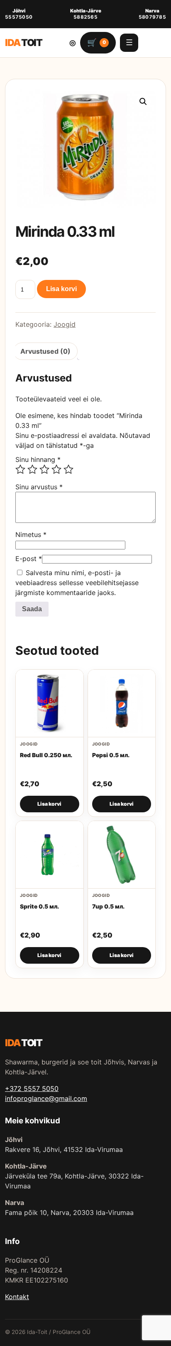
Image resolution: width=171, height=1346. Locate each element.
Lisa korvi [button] (49, 804)
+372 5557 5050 (32, 1088)
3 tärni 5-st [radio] (44, 469)
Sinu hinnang (38, 459)
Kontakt (17, 1297)
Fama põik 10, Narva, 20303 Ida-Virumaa (69, 1212)
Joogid (65, 324)
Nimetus (30, 534)
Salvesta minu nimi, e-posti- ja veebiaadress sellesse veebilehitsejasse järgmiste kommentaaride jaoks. (77, 583)
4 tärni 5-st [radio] (56, 469)
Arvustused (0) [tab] (45, 351)
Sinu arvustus (39, 487)
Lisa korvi (61, 288)
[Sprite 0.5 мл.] (49, 855)
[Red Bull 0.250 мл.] (49, 703)
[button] (143, 101)
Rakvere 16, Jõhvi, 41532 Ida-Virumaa (64, 1149)
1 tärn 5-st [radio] (20, 469)
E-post (28, 558)
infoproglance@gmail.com (46, 1098)
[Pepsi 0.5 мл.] (122, 703)
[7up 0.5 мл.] (122, 855)
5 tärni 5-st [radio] (68, 469)
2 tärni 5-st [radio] (32, 469)
